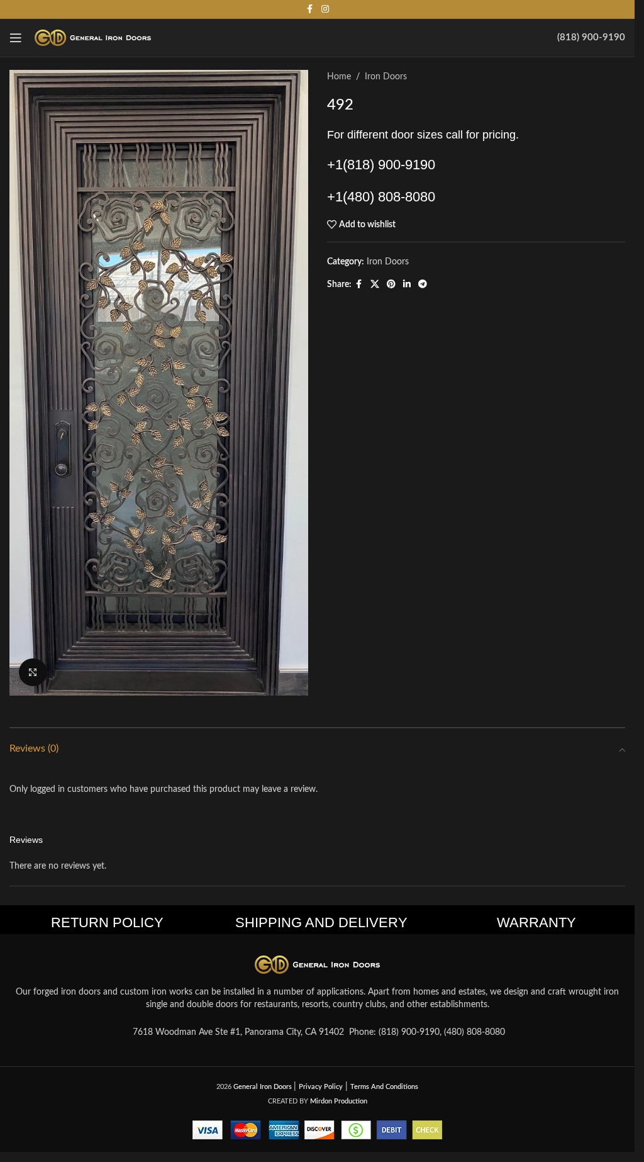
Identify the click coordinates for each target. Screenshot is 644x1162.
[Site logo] (93, 37)
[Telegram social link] (422, 284)
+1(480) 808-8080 (381, 197)
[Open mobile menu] (15, 37)
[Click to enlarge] (33, 672)
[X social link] (375, 284)
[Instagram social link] (325, 9)
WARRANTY (536, 922)
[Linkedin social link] (406, 284)
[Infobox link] (591, 37)
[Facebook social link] (310, 9)
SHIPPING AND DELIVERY (321, 922)
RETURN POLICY (107, 922)
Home (339, 76)
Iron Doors (386, 76)
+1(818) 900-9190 (381, 164)
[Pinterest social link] (391, 284)
